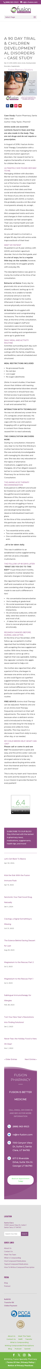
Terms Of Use (13, 1362)
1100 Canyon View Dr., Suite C (15, 1225)
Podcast (7, 1286)
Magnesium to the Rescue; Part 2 (19, 962)
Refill (20, 1339)
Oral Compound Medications (15, 1261)
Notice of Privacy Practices (20, 1365)
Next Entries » (31, 1059)
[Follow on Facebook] (7, 105)
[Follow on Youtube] (20, 105)
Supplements (15, 66)
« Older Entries (10, 1059)
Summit (27, 1349)
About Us (7, 1248)
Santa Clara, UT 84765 (12, 1227)
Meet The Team (10, 1254)
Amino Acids (21, 63)
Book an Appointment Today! (20, 1180)
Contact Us (8, 1251)
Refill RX (7, 1299)
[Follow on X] (11, 105)
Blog (6, 1283)
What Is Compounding (12, 1258)
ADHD (15, 63)
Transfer (28, 1339)
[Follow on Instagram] (15, 105)
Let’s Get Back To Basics (15, 859)
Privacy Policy (27, 1362)
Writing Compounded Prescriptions (19, 1346)
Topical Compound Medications (16, 1264)
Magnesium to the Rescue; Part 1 (18, 979)
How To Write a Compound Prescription (19, 1267)
